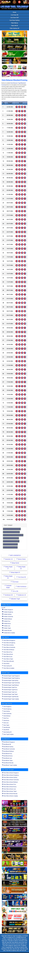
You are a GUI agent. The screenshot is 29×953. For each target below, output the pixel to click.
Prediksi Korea (7, 623)
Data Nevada (6, 727)
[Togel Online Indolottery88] (14, 903)
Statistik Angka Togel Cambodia (11, 682)
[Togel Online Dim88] (14, 40)
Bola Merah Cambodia (9, 749)
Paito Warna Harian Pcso (9, 784)
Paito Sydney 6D (14, 28)
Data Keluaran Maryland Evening (14, 80)
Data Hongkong (7, 709)
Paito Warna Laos (7, 656)
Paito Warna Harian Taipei (10, 791)
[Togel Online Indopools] (14, 917)
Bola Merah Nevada (8, 762)
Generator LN (8, 559)
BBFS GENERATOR (15, 555)
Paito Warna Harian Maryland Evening (13, 535)
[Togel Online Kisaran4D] (14, 54)
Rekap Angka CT (8, 567)
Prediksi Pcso (6, 621)
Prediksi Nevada (7, 630)
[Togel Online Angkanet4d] (14, 910)
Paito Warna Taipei (8, 659)
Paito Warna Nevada (8, 661)
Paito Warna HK (17, 939)
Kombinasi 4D (9, 595)
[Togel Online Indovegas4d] (14, 930)
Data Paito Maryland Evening (11, 538)
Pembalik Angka (8, 586)
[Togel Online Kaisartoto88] (14, 863)
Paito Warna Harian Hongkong (11, 775)
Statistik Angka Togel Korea (10, 689)
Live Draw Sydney (15, 20)
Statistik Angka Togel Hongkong (11, 678)
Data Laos (6, 722)
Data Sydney (6, 711)
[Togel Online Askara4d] (14, 836)
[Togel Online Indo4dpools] (14, 870)
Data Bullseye (6, 715)
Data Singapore (7, 706)
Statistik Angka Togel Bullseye (11, 685)
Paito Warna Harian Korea (9, 786)
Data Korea (6, 720)
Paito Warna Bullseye (8, 649)
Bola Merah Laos (7, 758)
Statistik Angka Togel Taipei (10, 694)
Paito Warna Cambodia (9, 647)
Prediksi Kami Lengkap (9, 632)
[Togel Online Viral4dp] (14, 74)
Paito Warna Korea (8, 654)
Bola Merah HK (7, 744)
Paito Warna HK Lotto (6, 948)
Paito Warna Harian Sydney (10, 777)
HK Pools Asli (22, 950)
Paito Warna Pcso (7, 652)
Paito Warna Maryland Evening (11, 532)
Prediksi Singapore (8, 609)
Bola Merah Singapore (9, 742)
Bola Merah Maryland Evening (11, 541)
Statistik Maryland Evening (10, 544)
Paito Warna (14, 23)
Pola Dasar (15, 582)
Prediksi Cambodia (8, 616)
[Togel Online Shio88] (14, 923)
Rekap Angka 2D (15, 572)
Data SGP (9, 942)
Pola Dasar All (21, 577)
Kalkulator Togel (15, 599)
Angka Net (9, 939)
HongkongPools (9, 947)
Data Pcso (6, 718)
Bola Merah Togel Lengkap (10, 765)
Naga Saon (4, 940)
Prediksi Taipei (7, 628)
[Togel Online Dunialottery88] (14, 890)
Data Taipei (6, 725)
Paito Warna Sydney (8, 645)
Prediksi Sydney (7, 614)
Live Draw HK (14, 15)
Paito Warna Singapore (9, 640)
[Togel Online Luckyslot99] (14, 877)
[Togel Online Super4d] (14, 47)
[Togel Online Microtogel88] (14, 803)
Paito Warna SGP (23, 940)
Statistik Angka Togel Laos (10, 692)
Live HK (3, 607)
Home (14, 12)
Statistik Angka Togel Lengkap (11, 699)
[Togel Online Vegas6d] (14, 830)
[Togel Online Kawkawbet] (14, 823)
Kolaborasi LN (21, 595)
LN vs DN (15, 591)
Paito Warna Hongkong (9, 642)
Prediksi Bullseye (7, 619)
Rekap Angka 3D (21, 567)
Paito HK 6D (14, 25)
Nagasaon (24, 939)
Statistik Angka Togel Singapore (11, 675)
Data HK (4, 942)
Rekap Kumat (15, 563)
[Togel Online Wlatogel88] (14, 850)
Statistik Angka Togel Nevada (10, 696)
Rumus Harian (22, 559)
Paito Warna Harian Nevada (10, 793)
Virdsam (4, 939)
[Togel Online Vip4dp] (14, 883)
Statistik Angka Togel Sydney (10, 680)
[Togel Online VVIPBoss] (14, 34)
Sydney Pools (17, 945)
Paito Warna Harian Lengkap (10, 796)
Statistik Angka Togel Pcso (10, 687)
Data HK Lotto (15, 948)
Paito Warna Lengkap (8, 668)
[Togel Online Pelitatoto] (14, 67)
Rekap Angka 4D (8, 577)
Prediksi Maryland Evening (10, 547)
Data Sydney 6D (7, 732)
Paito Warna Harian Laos (9, 789)
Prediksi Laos (6, 625)
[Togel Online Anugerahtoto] (14, 897)
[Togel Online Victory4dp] (14, 816)
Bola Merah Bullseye (8, 751)
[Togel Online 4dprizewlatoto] (14, 856)
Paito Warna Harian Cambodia (11, 779)
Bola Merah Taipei (8, 760)
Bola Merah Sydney (8, 746)
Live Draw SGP (14, 17)
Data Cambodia (7, 713)
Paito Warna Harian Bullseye (10, 782)
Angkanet (10, 945)
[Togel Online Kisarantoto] (14, 60)
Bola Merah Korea (7, 756)
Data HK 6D (6, 729)
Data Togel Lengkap (8, 734)
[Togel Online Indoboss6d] (14, 810)
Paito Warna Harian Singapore (11, 772)
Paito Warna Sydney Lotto (20, 947)
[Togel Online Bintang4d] (14, 843)
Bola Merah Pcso (7, 753)
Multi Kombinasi (21, 586)
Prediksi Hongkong (8, 612)
